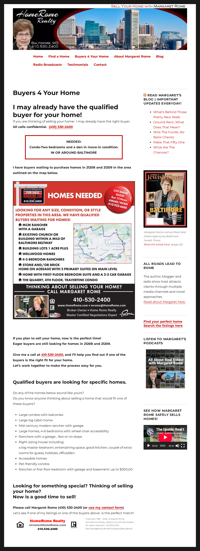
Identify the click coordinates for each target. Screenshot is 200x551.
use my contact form (105, 507)
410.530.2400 (112, 525)
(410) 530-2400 (61, 127)
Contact (100, 65)
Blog (159, 56)
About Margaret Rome (132, 56)
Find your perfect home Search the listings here (163, 323)
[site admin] (126, 528)
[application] (165, 437)
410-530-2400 (52, 355)
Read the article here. (157, 244)
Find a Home (58, 56)
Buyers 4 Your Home (92, 56)
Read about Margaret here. (165, 302)
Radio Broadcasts (47, 65)
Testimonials (77, 65)
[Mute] (177, 446)
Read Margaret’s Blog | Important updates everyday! (163, 99)
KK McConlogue (111, 528)
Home (38, 56)
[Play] (149, 446)
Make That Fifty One (169, 142)
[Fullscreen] (183, 446)
